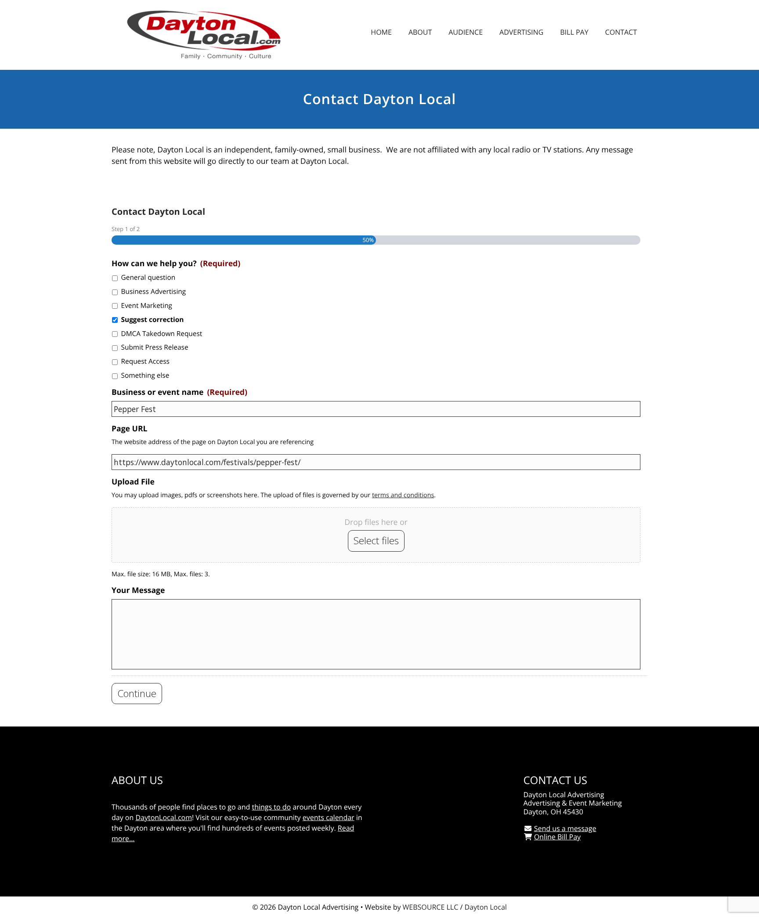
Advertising (521, 32)
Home (381, 32)
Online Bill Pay (557, 837)
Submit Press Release (154, 347)
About (420, 32)
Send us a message (565, 828)
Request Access (145, 361)
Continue (136, 693)
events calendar (328, 817)
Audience (465, 32)
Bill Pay (574, 32)
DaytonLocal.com (163, 817)
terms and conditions (403, 495)
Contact (621, 32)
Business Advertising (153, 291)
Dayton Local (485, 907)
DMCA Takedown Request (161, 333)
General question (148, 277)
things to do (271, 807)
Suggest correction (152, 319)
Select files (376, 540)
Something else (145, 375)
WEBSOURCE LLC (431, 907)
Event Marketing (146, 305)
